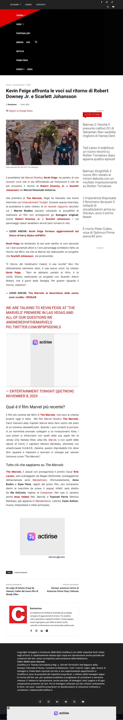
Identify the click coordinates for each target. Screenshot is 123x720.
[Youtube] (113, 7)
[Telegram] (75, 112)
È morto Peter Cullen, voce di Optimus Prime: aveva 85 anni (99, 232)
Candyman (46, 492)
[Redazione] (18, 619)
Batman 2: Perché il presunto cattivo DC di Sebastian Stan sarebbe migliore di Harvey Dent (99, 130)
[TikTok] (112, 2)
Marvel (43, 422)
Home (8, 85)
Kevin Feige (51, 308)
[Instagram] (106, 2)
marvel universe (20, 572)
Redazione (12, 104)
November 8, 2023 (22, 396)
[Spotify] (47, 630)
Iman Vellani (21, 496)
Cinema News (19, 85)
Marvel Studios (33, 177)
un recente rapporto (56, 206)
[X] (108, 7)
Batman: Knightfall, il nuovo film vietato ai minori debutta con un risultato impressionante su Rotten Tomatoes (100, 178)
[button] (36, 42)
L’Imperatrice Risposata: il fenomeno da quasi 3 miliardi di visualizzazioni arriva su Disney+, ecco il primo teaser (99, 207)
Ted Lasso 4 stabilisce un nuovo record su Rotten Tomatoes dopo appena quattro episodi (99, 153)
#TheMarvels (39, 322)
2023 (29, 85)
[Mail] (66, 702)
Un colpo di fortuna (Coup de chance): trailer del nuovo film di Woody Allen (22, 591)
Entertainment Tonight (35, 202)
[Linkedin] (68, 112)
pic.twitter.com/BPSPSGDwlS (33, 327)
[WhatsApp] (61, 112)
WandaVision (40, 479)
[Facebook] (101, 2)
